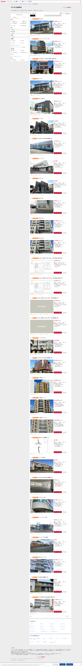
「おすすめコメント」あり (17, 56)
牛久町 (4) (31, 623)
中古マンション (58, 638)
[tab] (15, 17)
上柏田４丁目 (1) (63, 626)
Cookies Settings (55, 664)
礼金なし (14, 25)
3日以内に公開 (15, 52)
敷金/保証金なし (24, 25)
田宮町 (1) (51, 626)
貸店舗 (44, 638)
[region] (41, 664)
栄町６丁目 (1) (32, 626)
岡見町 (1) (41, 623)
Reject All (62, 664)
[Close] (80, 664)
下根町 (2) (41, 626)
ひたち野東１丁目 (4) (53, 631)
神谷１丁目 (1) (32, 631)
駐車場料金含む (24, 23)
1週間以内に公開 (23, 52)
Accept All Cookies (69, 664)
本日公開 (22, 50)
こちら (45, 654)
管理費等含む (15, 23)
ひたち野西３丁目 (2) (43, 631)
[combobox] (15, 21)
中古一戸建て (65, 638)
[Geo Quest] (31, 2)
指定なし (14, 50)
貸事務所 (51, 638)
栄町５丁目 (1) (63, 623)
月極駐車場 (38, 638)
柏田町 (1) (51, 623)
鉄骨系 (23, 40)
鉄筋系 (14, 40)
